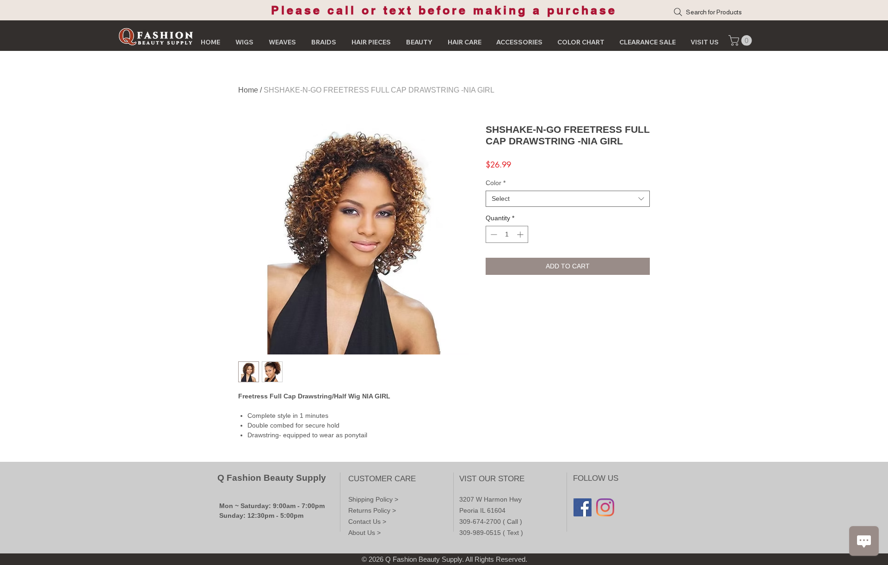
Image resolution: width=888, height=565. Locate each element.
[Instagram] (605, 507)
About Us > (364, 532)
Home (248, 90)
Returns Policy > (372, 510)
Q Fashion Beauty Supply (271, 478)
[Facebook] (583, 507)
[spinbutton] (507, 234)
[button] (741, 40)
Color (496, 182)
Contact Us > (367, 521)
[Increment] (521, 234)
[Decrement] (493, 234)
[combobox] (568, 199)
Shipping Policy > (373, 499)
